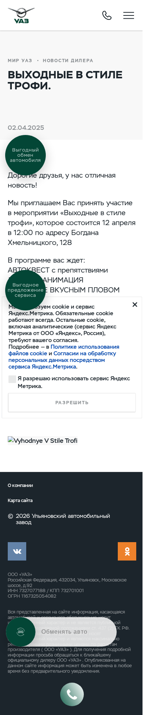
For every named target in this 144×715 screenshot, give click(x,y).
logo (21, 15)
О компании (20, 485)
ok (127, 551)
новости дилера (68, 61)
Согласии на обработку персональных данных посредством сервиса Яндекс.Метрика (62, 360)
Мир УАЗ (20, 61)
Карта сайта (20, 501)
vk (17, 551)
